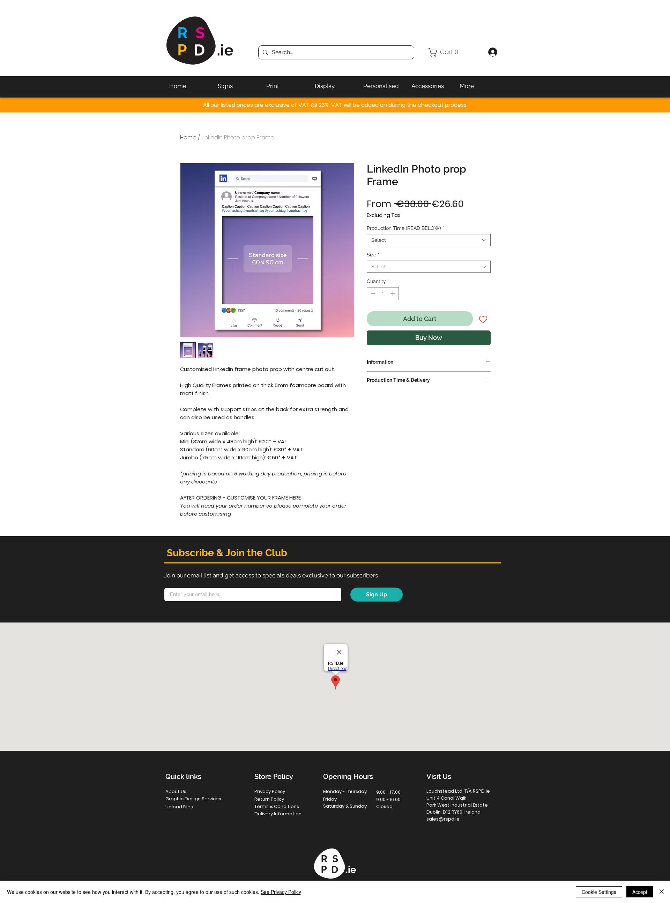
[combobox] (429, 240)
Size (373, 254)
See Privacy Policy (281, 891)
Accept (639, 891)
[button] (455, 52)
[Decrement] (372, 293)
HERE (295, 497)
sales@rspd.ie (443, 819)
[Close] (661, 891)
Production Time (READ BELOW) (405, 228)
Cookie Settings (599, 891)
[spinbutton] (383, 293)
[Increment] (393, 293)
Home (188, 137)
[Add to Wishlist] (483, 318)
